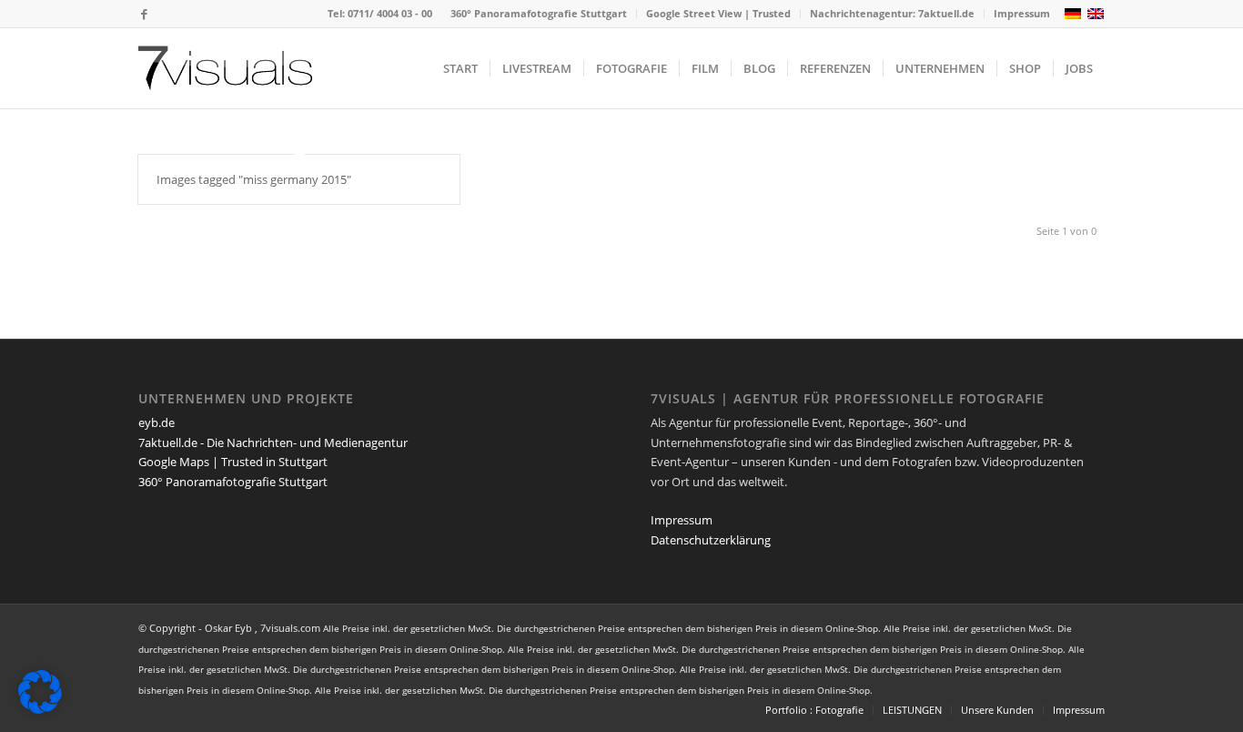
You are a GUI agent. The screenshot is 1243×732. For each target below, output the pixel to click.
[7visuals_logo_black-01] (225, 68)
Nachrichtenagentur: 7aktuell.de (892, 13)
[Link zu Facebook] (143, 13)
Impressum (1022, 13)
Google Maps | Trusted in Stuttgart (233, 461)
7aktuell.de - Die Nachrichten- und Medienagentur (273, 442)
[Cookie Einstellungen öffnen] (40, 709)
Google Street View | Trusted (718, 13)
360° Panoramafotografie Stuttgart (538, 13)
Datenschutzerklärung (711, 540)
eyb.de (156, 422)
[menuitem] (539, 13)
